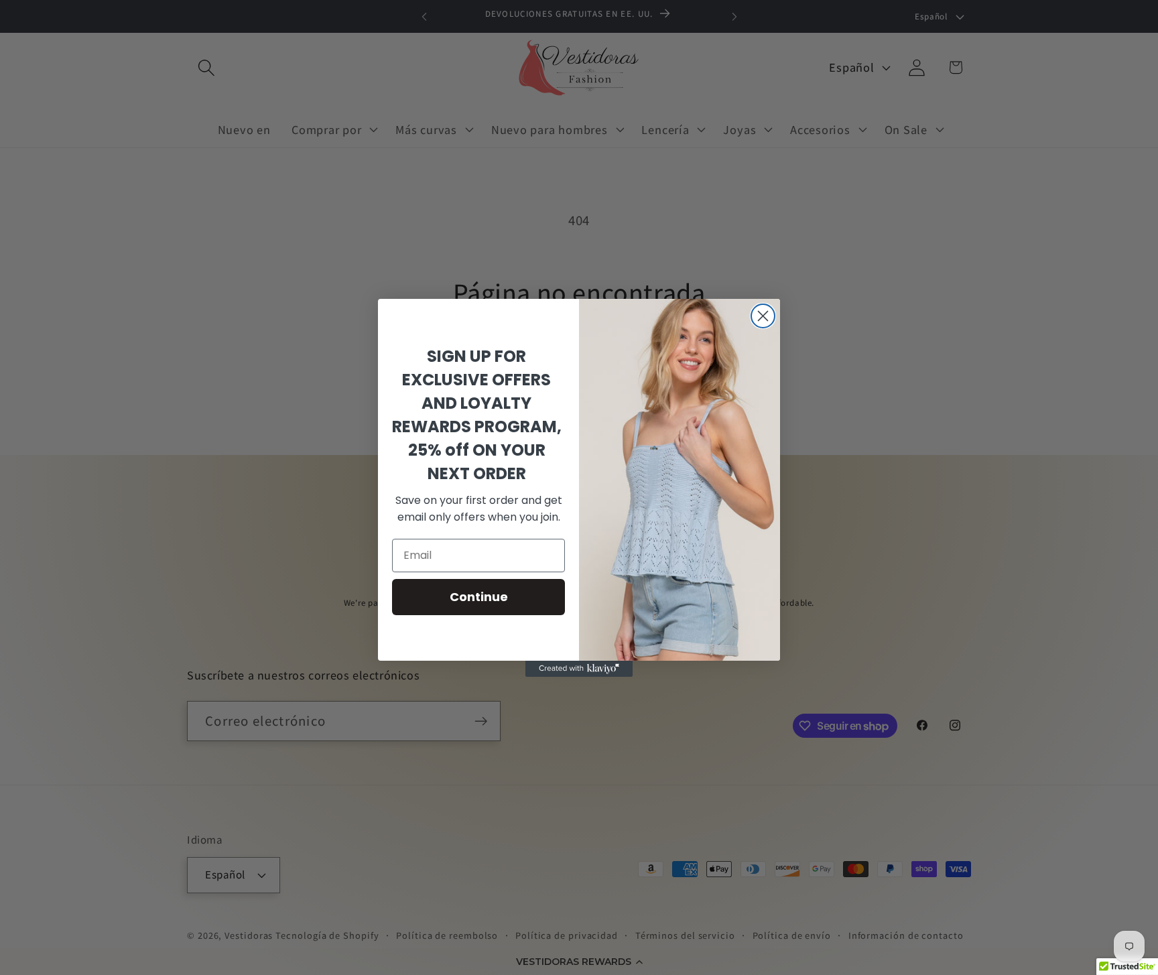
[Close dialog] (763, 316)
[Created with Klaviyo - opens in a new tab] (579, 669)
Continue (479, 596)
